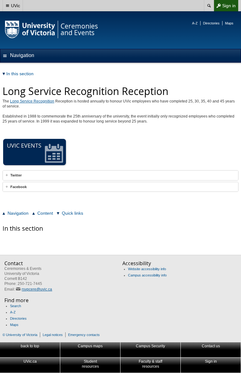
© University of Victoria (20, 335)
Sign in (225, 7)
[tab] (120, 175)
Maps (229, 23)
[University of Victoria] (30, 29)
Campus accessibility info (147, 275)
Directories (211, 23)
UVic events (24, 145)
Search (15, 306)
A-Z (195, 23)
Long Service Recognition (32, 101)
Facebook (18, 187)
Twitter (16, 175)
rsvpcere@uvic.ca (37, 289)
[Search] (209, 5)
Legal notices (53, 335)
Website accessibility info (147, 269)
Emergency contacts (84, 335)
